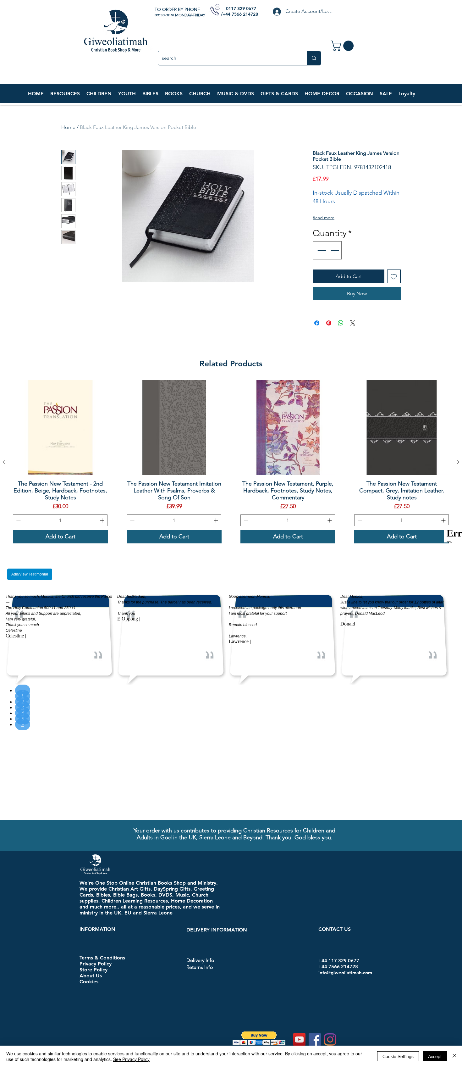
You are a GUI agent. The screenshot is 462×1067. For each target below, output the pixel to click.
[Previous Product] (4, 462)
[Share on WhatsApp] (340, 323)
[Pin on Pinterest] (329, 323)
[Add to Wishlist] (394, 276)
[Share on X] (352, 323)
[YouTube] (299, 951)
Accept (435, 1056)
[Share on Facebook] (317, 323)
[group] (231, 462)
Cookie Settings (398, 1056)
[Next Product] (458, 462)
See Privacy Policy (131, 1059)
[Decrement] (321, 250)
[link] (343, 46)
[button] (99, 93)
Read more (323, 217)
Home (68, 127)
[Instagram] (330, 951)
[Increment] (335, 250)
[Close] (454, 1056)
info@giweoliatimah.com (345, 884)
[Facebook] (315, 951)
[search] (314, 58)
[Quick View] (60, 427)
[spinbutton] (60, 520)
